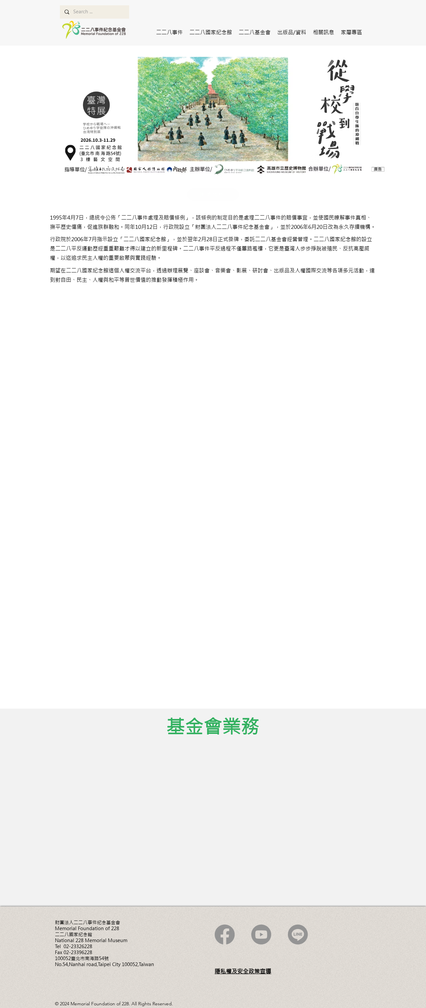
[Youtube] (261, 934)
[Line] (298, 934)
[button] (169, 32)
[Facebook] (225, 934)
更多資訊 (80, 799)
